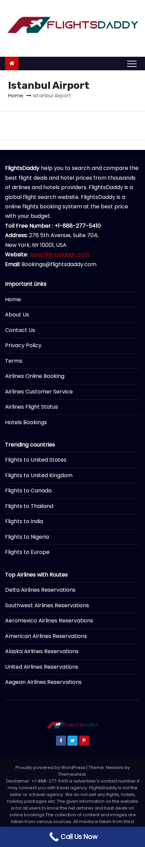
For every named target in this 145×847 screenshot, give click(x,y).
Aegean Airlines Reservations (43, 682)
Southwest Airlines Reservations (47, 605)
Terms (13, 361)
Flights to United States (35, 460)
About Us (17, 314)
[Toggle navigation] (132, 63)
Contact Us (20, 330)
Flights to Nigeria (27, 537)
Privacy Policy (23, 345)
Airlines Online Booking (34, 376)
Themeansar (72, 774)
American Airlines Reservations (46, 636)
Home (15, 95)
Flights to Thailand (29, 506)
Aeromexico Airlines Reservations (49, 620)
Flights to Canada (28, 490)
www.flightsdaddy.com (59, 254)
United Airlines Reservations (41, 667)
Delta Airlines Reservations (40, 590)
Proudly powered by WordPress (51, 767)
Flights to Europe (27, 552)
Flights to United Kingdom (38, 475)
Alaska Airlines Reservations (42, 651)
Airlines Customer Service (39, 391)
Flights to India (24, 521)
